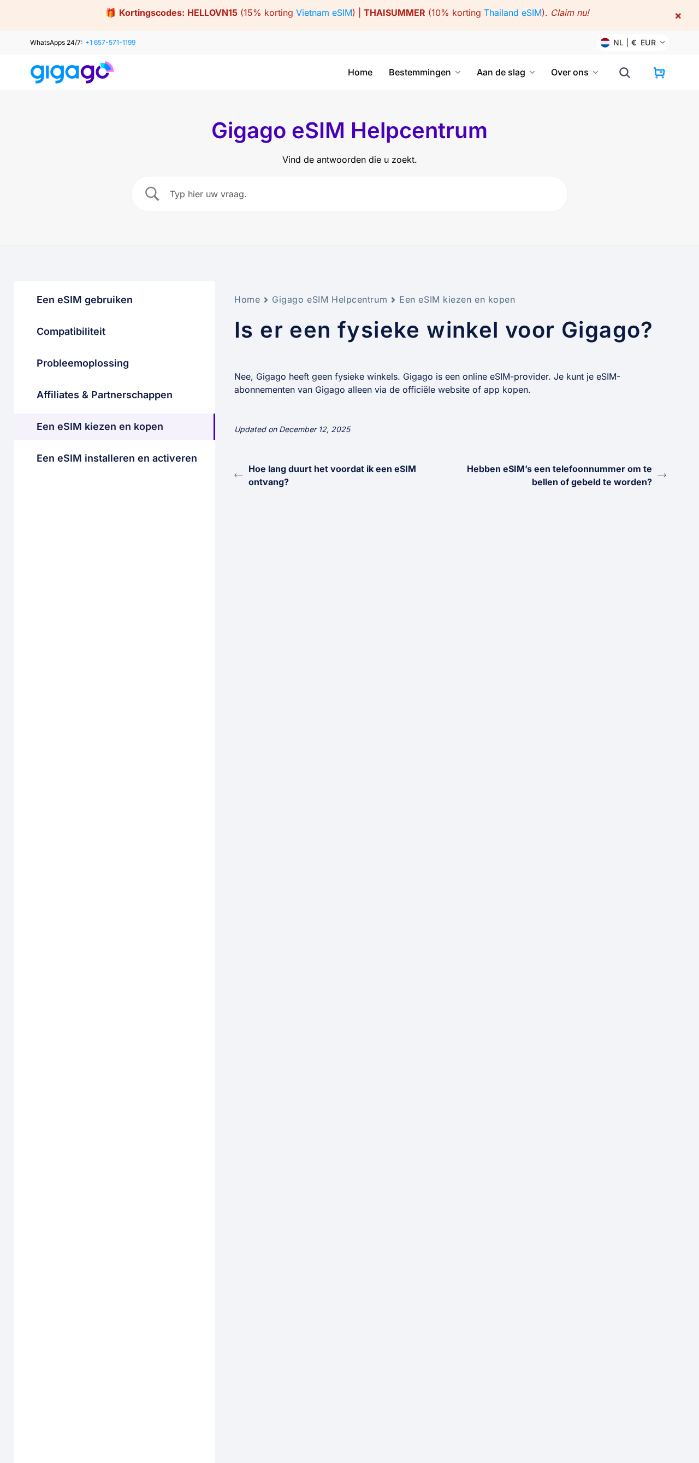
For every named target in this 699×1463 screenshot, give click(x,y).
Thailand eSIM (513, 12)
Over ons (570, 72)
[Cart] (659, 72)
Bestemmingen (420, 72)
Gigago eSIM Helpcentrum (329, 299)
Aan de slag (501, 72)
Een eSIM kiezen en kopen (457, 299)
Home (360, 72)
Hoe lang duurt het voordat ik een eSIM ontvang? (332, 475)
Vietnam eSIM (324, 12)
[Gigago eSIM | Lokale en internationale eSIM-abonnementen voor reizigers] (72, 72)
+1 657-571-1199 (110, 42)
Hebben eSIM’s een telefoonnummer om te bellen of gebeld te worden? (559, 475)
